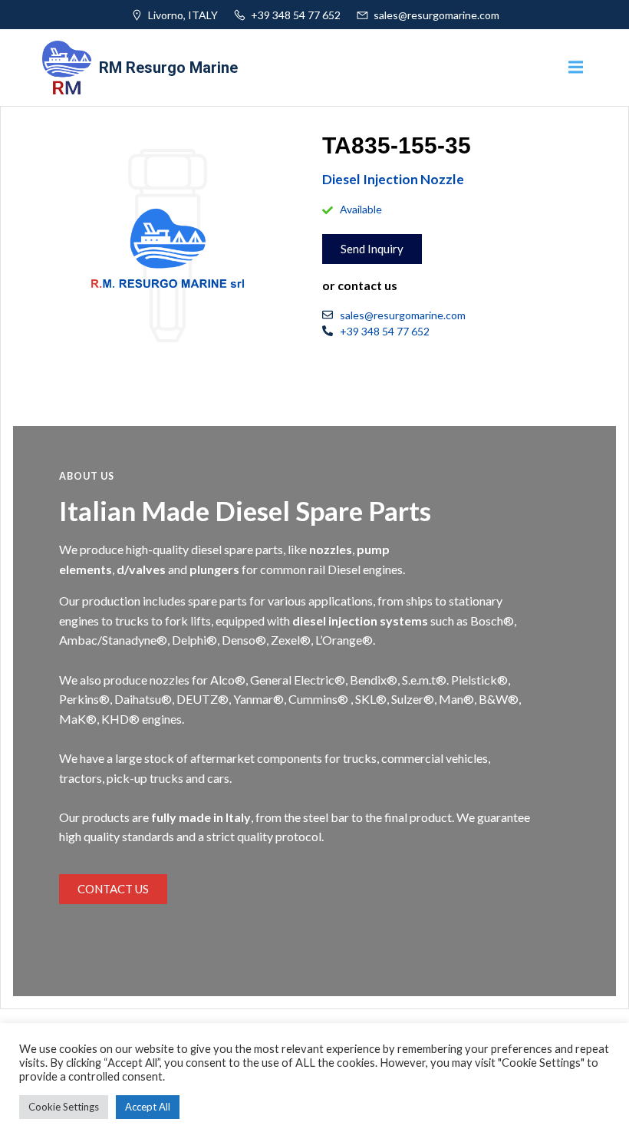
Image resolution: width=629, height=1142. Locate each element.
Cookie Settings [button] (63, 1107)
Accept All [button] (147, 1107)
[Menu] (574, 67)
